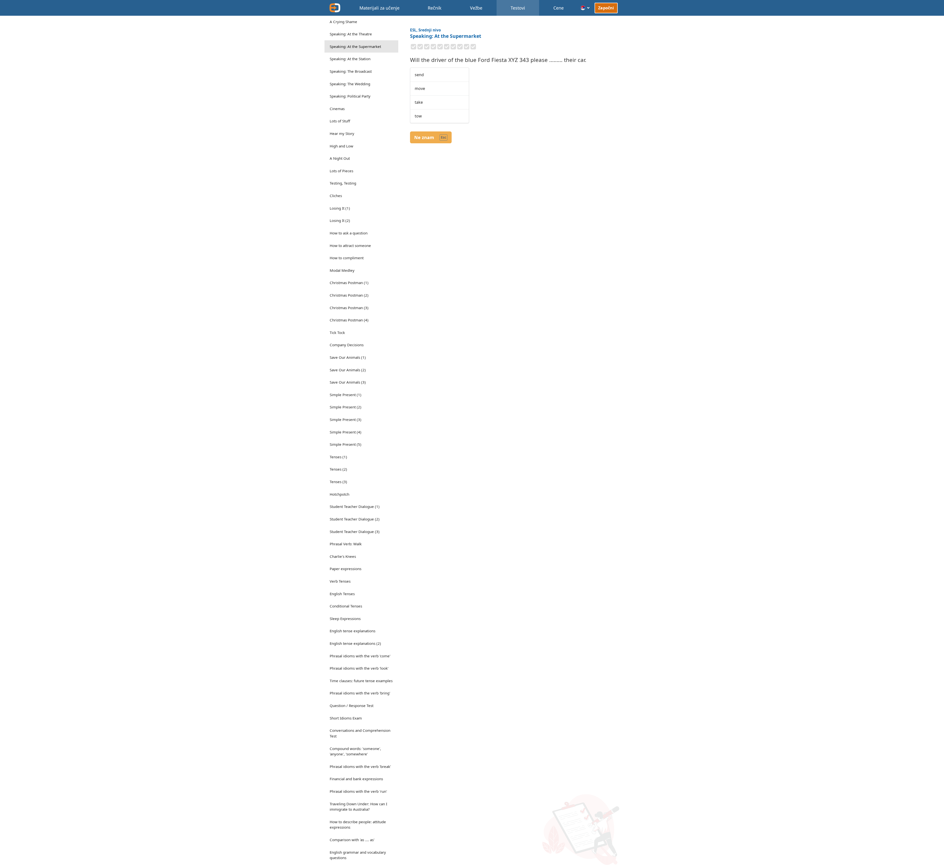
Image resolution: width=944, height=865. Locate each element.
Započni (606, 8)
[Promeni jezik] (585, 8)
